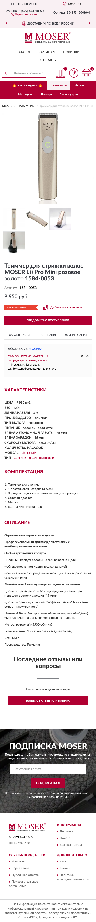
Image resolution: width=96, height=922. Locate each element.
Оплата (65, 838)
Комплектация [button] (75, 335)
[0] (86, 73)
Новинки (71, 52)
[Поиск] (6, 73)
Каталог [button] (24, 52)
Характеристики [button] (21, 335)
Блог (63, 861)
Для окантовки (43, 457)
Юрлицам (47, 52)
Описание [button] (49, 335)
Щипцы (46, 94)
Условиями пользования (44, 797)
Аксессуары (68, 94)
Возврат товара (71, 844)
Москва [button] (35, 348)
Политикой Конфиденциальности (70, 793)
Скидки (65, 868)
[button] (24, 14)
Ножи (79, 85)
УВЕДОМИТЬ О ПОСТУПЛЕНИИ (48, 320)
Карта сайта (20, 868)
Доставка (66, 831)
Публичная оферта (25, 875)
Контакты (48, 60)
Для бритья (22, 457)
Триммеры (58, 85)
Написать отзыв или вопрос (48, 700)
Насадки (25, 94)
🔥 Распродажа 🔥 (27, 85)
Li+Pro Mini (29, 453)
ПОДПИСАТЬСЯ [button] (48, 783)
